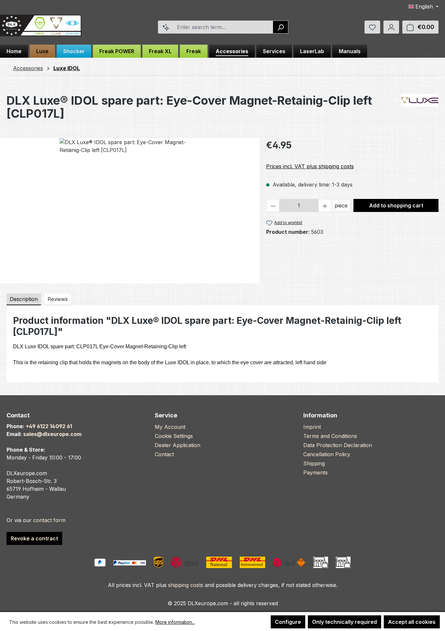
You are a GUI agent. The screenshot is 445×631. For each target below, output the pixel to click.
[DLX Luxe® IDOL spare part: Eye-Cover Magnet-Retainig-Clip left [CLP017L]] (130, 208)
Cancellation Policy (326, 454)
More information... (175, 622)
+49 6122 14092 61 (49, 426)
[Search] (280, 27)
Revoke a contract (34, 538)
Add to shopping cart (396, 205)
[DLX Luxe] (419, 100)
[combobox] (223, 27)
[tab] (24, 299)
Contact (164, 454)
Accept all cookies (412, 622)
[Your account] (391, 27)
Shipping (314, 463)
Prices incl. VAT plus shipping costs (310, 166)
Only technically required (344, 622)
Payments (315, 472)
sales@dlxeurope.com (52, 434)
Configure (288, 622)
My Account (170, 427)
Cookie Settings (174, 436)
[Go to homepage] (40, 25)
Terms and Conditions (330, 436)
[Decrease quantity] (273, 205)
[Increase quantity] (325, 205)
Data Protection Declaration (337, 445)
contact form (49, 520)
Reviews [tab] (58, 299)
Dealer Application (177, 445)
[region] (130, 208)
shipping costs (185, 585)
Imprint (312, 427)
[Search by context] (166, 27)
